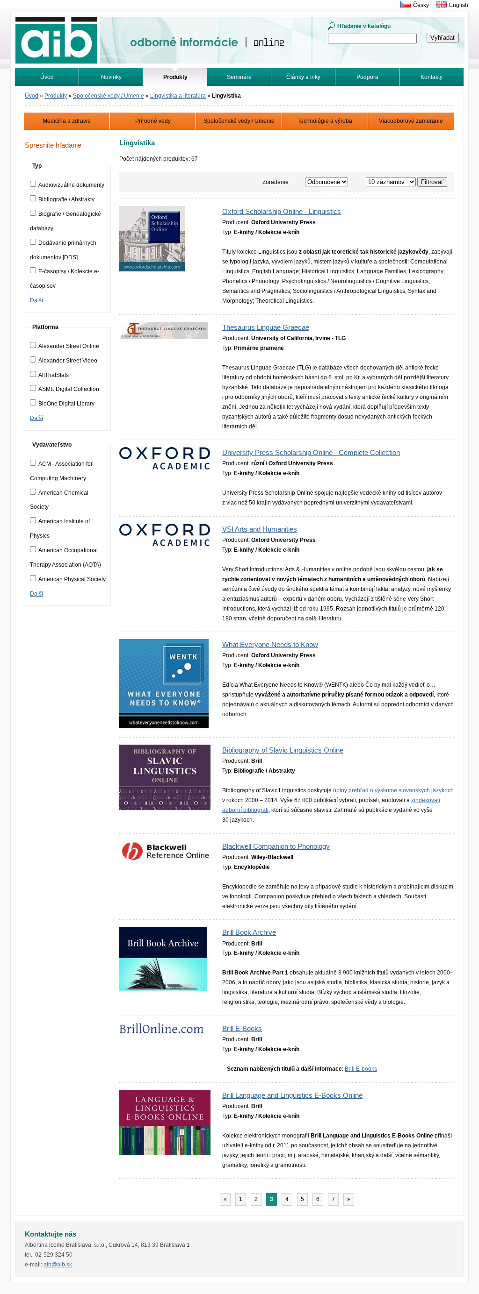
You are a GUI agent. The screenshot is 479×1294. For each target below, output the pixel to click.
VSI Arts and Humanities (259, 529)
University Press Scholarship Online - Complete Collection (311, 452)
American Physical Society (72, 579)
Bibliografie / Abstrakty (66, 199)
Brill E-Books (242, 1028)
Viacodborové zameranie (411, 121)
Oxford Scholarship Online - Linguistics (281, 211)
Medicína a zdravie (67, 121)
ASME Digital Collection (68, 389)
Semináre (239, 77)
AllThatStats (53, 375)
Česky (421, 5)
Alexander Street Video (67, 360)
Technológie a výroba (325, 121)
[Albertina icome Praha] (403, 5)
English (458, 5)
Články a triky (303, 77)
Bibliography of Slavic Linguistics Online (282, 750)
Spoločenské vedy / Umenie (108, 95)
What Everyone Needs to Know (270, 644)
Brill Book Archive (249, 932)
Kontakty (432, 77)
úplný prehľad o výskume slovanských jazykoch (393, 790)
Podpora (367, 77)
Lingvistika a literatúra (178, 95)
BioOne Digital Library (66, 403)
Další (36, 300)
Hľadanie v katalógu (364, 26)
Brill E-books (361, 1069)
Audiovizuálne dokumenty (71, 185)
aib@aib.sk (58, 1264)
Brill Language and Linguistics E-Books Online (292, 1095)
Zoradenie (275, 182)
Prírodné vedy (153, 121)
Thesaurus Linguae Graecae (265, 327)
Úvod (47, 77)
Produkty (55, 95)
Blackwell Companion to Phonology (276, 846)
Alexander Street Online (68, 346)
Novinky (111, 77)
